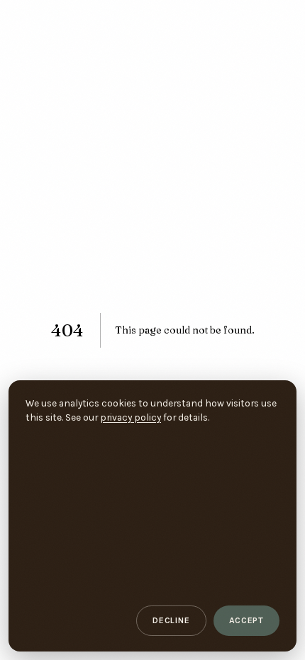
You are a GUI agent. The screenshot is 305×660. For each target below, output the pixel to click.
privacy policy (130, 417)
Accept (247, 620)
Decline (170, 620)
